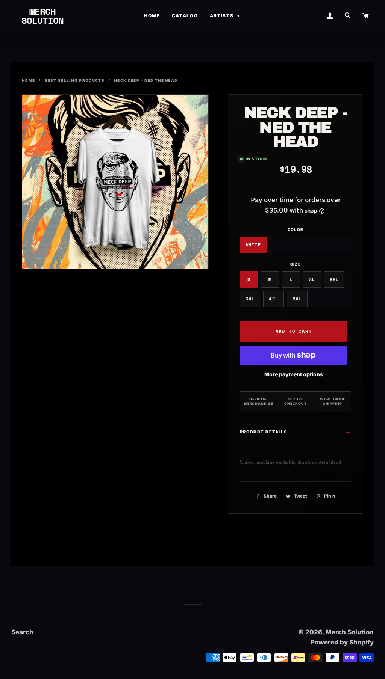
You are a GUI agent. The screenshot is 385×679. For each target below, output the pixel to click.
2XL (334, 279)
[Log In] (329, 16)
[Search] (348, 16)
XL (312, 279)
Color (296, 229)
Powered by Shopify (342, 642)
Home (152, 15)
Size (295, 264)
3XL (250, 299)
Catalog (185, 15)
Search (22, 632)
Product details (263, 432)
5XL (297, 299)
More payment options (293, 374)
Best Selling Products (75, 80)
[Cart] (365, 16)
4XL (273, 299)
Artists (225, 15)
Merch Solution (42, 16)
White (253, 244)
